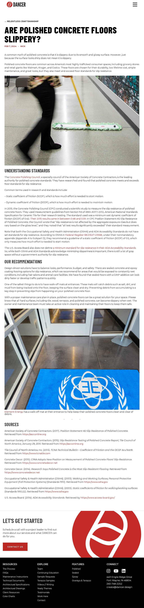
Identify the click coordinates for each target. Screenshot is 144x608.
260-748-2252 (114, 583)
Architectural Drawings (7, 588)
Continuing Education (41, 573)
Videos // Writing (41, 584)
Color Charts (7, 596)
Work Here (41, 596)
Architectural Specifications (7, 584)
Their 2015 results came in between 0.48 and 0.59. (58, 218)
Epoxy (75, 576)
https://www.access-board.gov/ (98, 497)
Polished (76, 569)
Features (78, 564)
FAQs (5, 573)
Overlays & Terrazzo (76, 580)
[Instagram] (108, 571)
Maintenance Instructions (7, 576)
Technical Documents (7, 580)
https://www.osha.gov (96, 482)
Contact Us (15, 546)
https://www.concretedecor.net (40, 463)
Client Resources (7, 592)
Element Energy (13, 412)
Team (40, 569)
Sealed (75, 573)
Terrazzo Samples (41, 580)
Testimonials (41, 592)
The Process (7, 569)
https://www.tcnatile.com (36, 453)
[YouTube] (116, 571)
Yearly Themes (41, 588)
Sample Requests (41, 576)
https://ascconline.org (34, 434)
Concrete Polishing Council (25, 177)
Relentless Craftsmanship (21, 21)
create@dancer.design (119, 587)
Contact (41, 600)
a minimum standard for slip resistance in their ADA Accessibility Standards (94, 248)
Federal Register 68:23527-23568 (83, 235)
